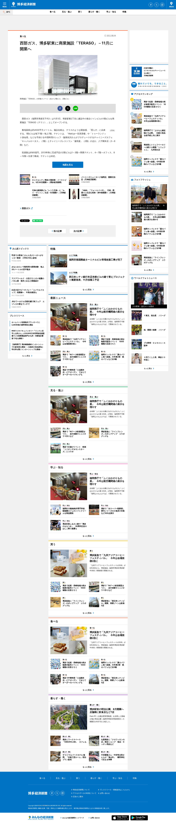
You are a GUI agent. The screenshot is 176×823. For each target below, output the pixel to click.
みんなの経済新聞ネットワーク (40, 818)
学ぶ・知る (111, 11)
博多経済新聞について (81, 790)
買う (80, 11)
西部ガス (26, 208)
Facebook (151, 5)
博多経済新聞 (23, 4)
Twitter (156, 5)
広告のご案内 (78, 796)
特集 (124, 11)
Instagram (162, 5)
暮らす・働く (94, 11)
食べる (53, 11)
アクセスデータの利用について (84, 793)
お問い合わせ (105, 793)
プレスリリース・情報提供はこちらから (115, 790)
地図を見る (68, 164)
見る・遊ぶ (67, 11)
